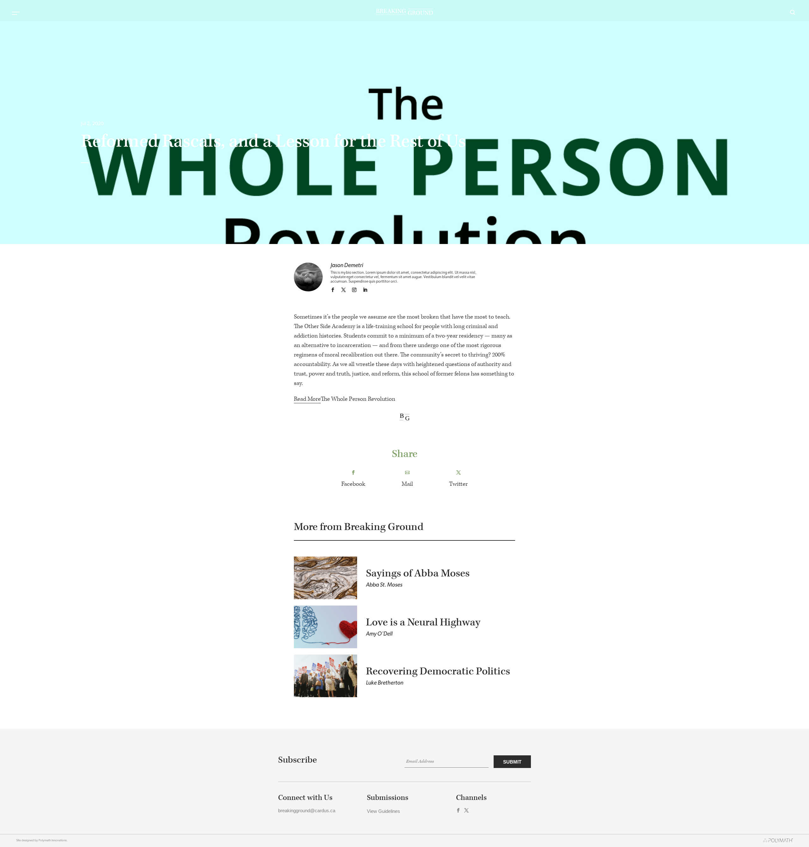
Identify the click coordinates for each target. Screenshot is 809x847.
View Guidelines (383, 811)
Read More (307, 399)
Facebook (353, 484)
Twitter (458, 484)
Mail (407, 484)
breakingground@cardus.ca (306, 810)
